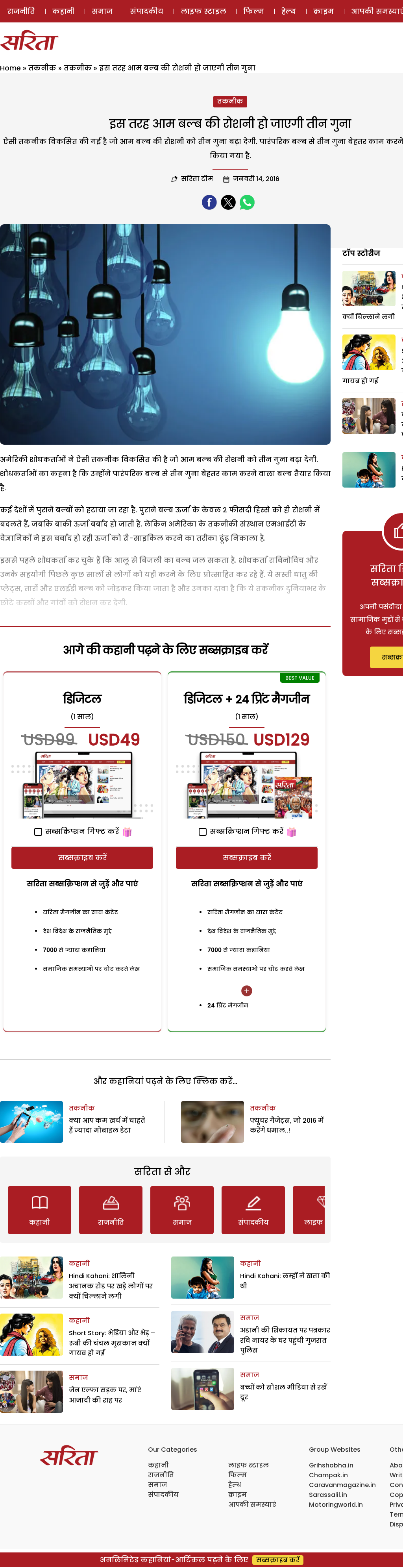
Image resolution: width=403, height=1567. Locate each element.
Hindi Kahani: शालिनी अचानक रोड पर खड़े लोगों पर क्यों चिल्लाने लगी (111, 1286)
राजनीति (21, 11)
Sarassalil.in (328, 1494)
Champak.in (328, 1475)
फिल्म (253, 11)
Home (10, 68)
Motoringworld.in (336, 1504)
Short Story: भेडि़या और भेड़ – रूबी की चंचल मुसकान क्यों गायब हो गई (112, 1343)
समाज (102, 11)
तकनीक (42, 68)
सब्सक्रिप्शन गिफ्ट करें (81, 831)
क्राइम (323, 11)
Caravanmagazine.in (342, 1484)
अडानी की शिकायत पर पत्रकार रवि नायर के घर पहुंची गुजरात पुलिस (285, 1340)
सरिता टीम (197, 178)
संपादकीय (146, 11)
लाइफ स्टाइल (203, 11)
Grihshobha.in (331, 1465)
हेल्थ (288, 11)
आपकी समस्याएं (252, 1504)
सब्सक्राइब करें (82, 858)
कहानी (63, 11)
